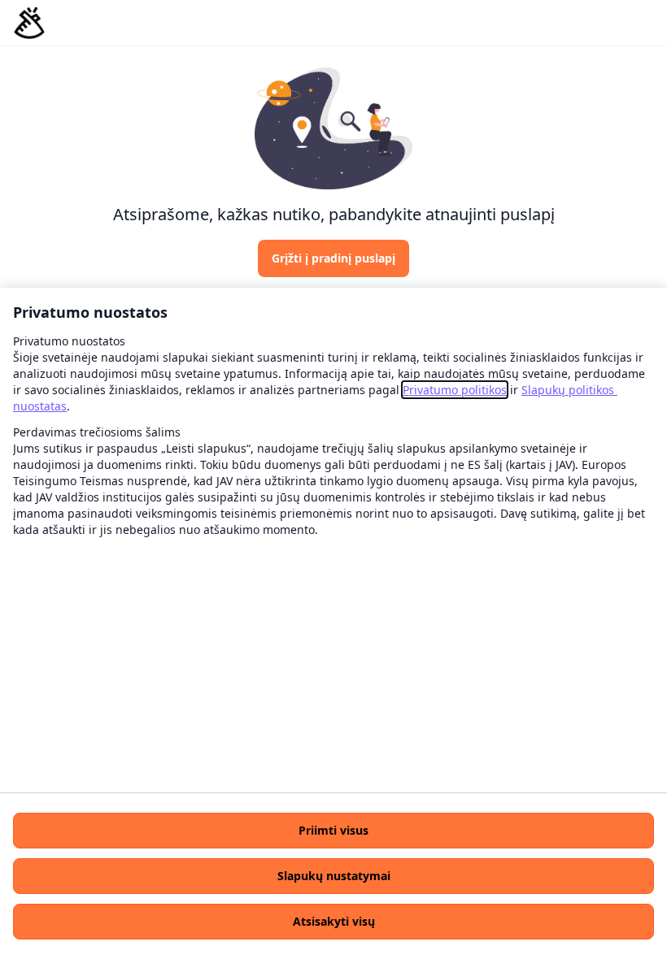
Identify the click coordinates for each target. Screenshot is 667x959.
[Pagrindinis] (29, 23)
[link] (455, 389)
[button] (333, 830)
